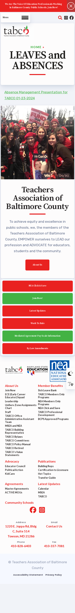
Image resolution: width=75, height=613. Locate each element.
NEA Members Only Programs (49, 403)
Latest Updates (37, 310)
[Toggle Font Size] (70, 384)
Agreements (14, 484)
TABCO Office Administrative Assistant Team (19, 419)
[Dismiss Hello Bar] (71, 6)
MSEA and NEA (13, 426)
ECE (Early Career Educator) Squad (15, 396)
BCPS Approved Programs (53, 419)
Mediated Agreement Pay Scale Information (37, 336)
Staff (8, 412)
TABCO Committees (17, 440)
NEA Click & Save (37, 286)
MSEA (41, 492)
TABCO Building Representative (14, 431)
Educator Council (15, 466)
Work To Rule (37, 323)
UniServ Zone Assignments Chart (20, 407)
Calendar (43, 488)
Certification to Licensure (53, 470)
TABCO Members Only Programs (51, 396)
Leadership (11, 401)
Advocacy (12, 461)
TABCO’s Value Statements (14, 454)
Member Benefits (50, 386)
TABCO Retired (14, 448)
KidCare (10, 473)
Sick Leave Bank (47, 390)
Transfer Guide (47, 477)
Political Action (14, 470)
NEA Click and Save (49, 408)
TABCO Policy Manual (17, 444)
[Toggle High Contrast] (70, 373)
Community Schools (19, 503)
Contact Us (54, 526)
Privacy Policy (53, 574)
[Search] (60, 18)
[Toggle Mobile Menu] (15, 17)
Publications (47, 461)
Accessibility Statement (28, 574)
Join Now (10, 390)
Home (36, 47)
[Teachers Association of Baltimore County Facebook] (71, 18)
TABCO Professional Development (50, 414)
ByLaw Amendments (37, 348)
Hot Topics (44, 473)
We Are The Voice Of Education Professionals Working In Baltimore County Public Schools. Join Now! (33, 6)
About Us (37, 265)
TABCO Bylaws (14, 436)
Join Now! (37, 298)
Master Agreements (17, 488)
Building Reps (46, 466)
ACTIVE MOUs (13, 492)
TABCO (42, 496)
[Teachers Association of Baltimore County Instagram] (66, 18)
